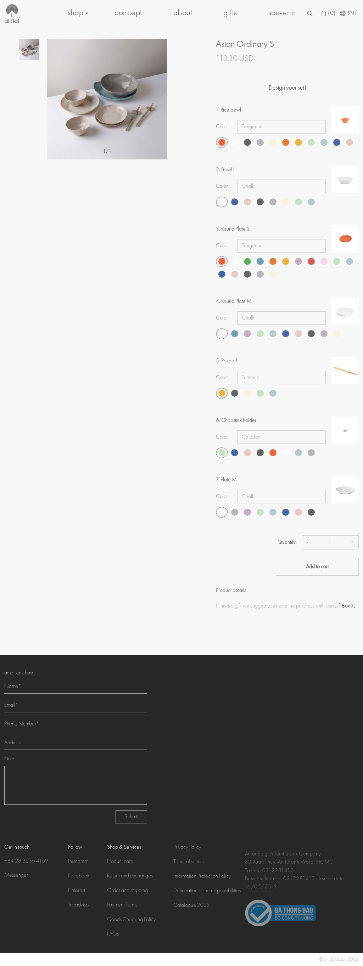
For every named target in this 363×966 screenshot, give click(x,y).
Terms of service (189, 862)
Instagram (78, 862)
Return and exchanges (130, 876)
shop (76, 13)
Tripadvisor (79, 905)
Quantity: (287, 542)
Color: (222, 127)
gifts (230, 13)
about (182, 13)
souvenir (282, 13)
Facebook (78, 876)
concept (128, 13)
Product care (120, 862)
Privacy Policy (187, 847)
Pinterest (76, 891)
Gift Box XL (344, 606)
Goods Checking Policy (131, 920)
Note (9, 759)
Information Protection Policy (202, 877)
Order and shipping (127, 891)
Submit (131, 817)
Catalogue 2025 (191, 906)
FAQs (113, 934)
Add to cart (317, 567)
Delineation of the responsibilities (207, 891)
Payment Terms (122, 905)
